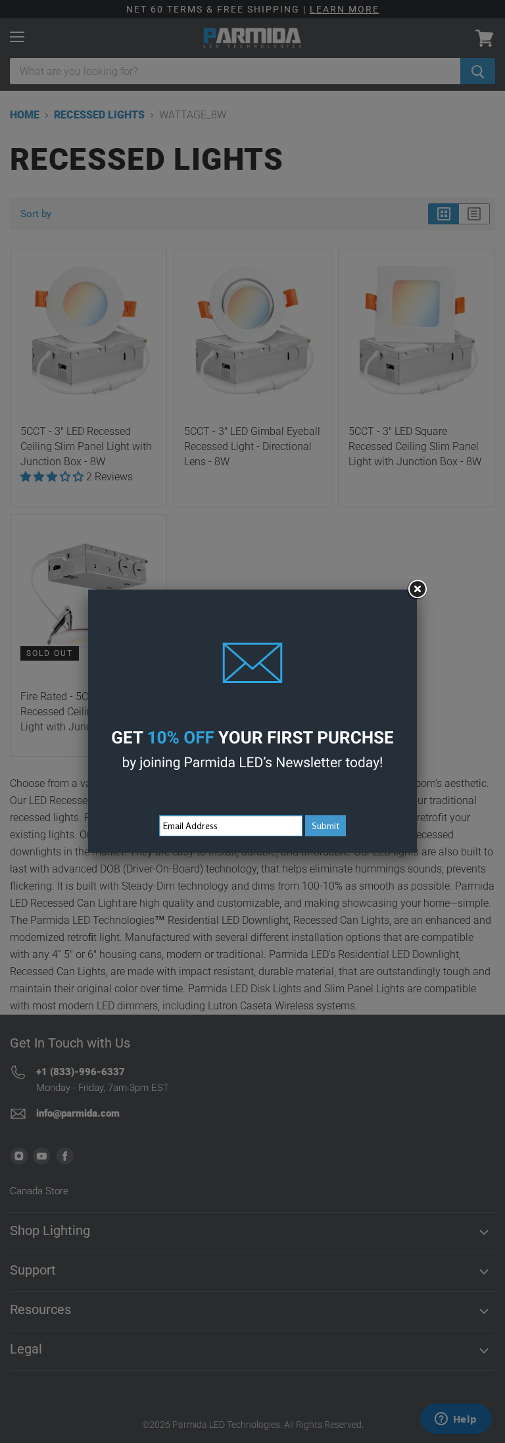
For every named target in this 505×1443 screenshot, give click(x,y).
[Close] (417, 589)
